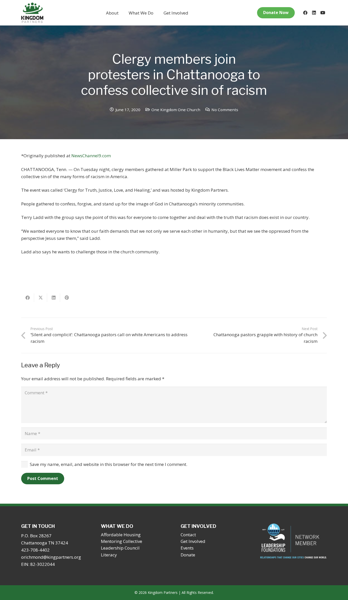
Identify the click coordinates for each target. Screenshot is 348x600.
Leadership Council (120, 548)
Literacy (109, 555)
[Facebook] (305, 12)
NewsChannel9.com (91, 156)
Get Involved (193, 541)
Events (187, 548)
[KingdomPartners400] (32, 13)
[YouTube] (322, 12)
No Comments (224, 109)
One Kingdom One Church (175, 109)
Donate (188, 555)
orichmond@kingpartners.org (51, 557)
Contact (188, 535)
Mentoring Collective (121, 541)
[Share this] (27, 297)
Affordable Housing (121, 535)
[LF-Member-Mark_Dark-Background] (293, 541)
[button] (122, 12)
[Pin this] (66, 297)
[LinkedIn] (314, 12)
